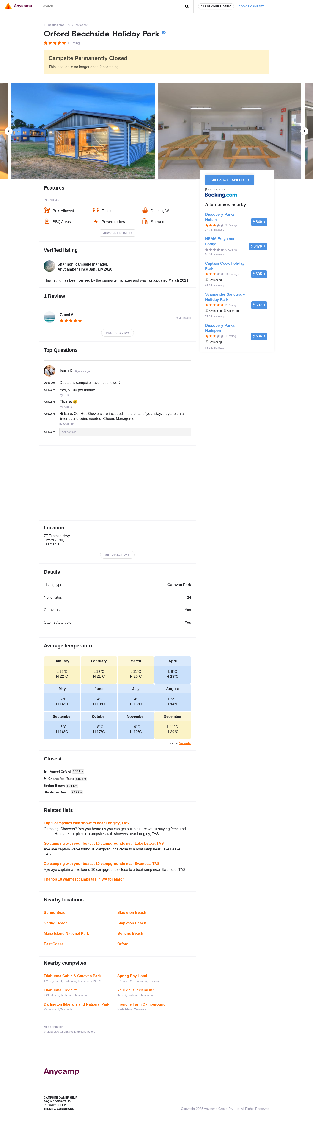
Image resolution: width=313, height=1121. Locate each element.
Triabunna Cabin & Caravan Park (72, 976)
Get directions (117, 554)
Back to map (56, 25)
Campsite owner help (60, 1097)
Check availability (228, 180)
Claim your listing (216, 6)
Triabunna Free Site (61, 990)
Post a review (117, 332)
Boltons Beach (130, 933)
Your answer (69, 432)
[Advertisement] (117, 483)
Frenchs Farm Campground (141, 1004)
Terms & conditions (59, 1108)
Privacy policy (55, 1105)
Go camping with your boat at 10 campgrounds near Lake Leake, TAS (104, 843)
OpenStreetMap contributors (77, 1031)
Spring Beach (56, 912)
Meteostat (185, 743)
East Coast (80, 25)
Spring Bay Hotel (132, 976)
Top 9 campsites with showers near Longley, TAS (86, 823)
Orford (123, 944)
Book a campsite (251, 6)
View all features (117, 233)
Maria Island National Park (66, 933)
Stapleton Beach (131, 912)
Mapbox (52, 1031)
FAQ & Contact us (57, 1101)
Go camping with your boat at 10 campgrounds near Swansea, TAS (102, 864)
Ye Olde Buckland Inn (136, 990)
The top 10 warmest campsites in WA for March (84, 879)
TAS (68, 25)
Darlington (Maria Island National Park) (77, 1004)
